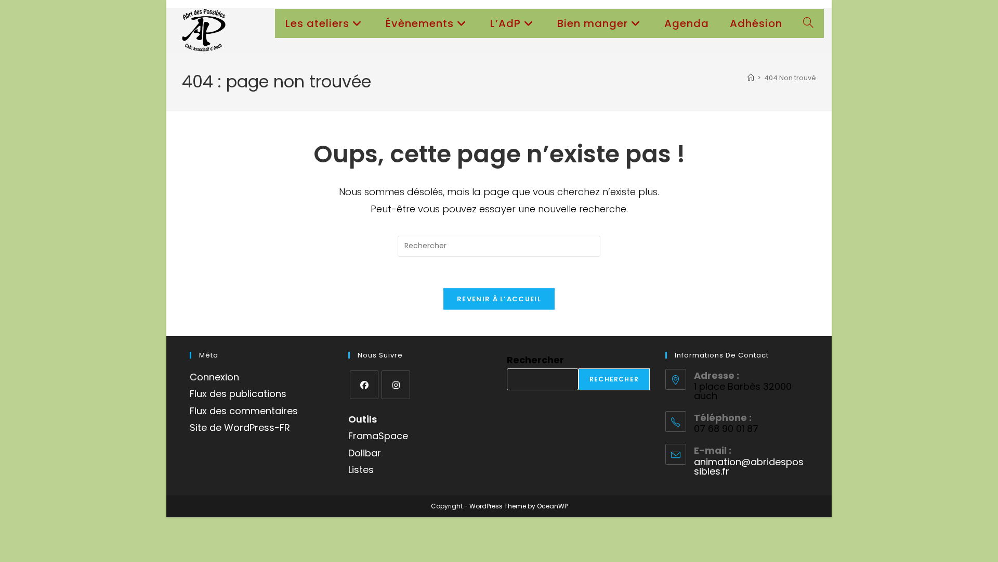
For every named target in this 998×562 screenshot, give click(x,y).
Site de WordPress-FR (240, 427)
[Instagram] (396, 385)
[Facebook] (364, 385)
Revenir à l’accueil (499, 299)
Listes (361, 469)
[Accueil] (750, 78)
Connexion (214, 377)
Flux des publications (238, 393)
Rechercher (535, 359)
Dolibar (364, 452)
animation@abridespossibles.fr (749, 466)
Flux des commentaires (244, 410)
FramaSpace (378, 435)
